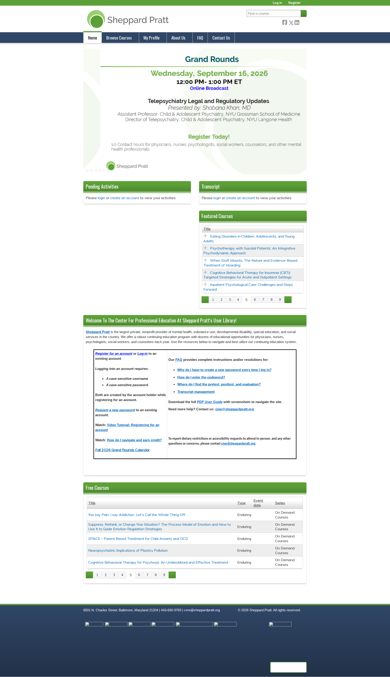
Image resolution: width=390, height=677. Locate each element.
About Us (178, 37)
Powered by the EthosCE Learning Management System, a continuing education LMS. (288, 667)
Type (241, 503)
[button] (86, 172)
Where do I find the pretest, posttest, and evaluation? (219, 384)
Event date (258, 502)
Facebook (284, 21)
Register (294, 3)
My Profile (152, 37)
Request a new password (115, 410)
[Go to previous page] (205, 299)
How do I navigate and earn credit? (134, 440)
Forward (303, 21)
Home (92, 37)
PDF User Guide (210, 402)
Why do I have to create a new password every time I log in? (224, 370)
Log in (277, 3)
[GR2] (194, 173)
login (101, 198)
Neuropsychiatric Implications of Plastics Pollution (128, 550)
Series (280, 503)
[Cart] (305, 4)
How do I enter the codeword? (201, 377)
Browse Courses (119, 37)
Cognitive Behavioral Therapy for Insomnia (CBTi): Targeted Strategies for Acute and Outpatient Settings (247, 275)
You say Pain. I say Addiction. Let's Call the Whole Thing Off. (137, 514)
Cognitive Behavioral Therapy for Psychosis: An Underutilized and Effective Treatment (158, 562)
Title (207, 228)
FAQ (200, 37)
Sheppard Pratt (98, 332)
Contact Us (221, 37)
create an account (124, 198)
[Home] (127, 19)
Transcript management (196, 392)
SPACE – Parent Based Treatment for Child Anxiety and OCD (138, 538)
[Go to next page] (288, 299)
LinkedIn (297, 21)
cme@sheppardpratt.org (234, 409)
